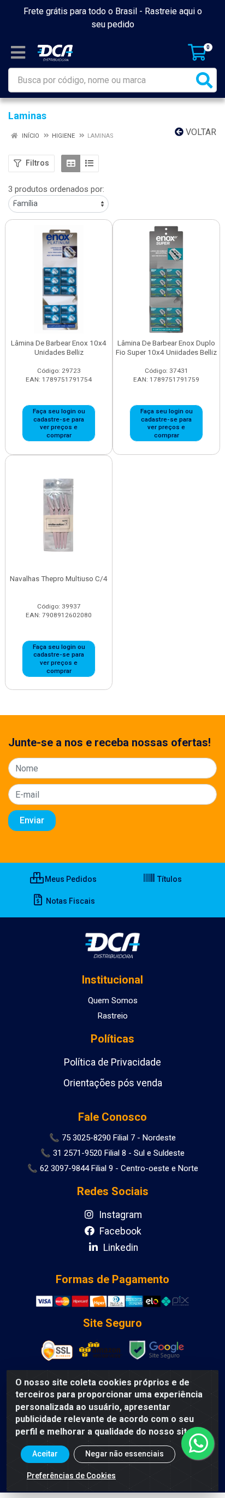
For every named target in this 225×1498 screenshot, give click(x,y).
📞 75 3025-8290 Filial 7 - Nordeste (112, 1138)
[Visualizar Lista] (89, 163)
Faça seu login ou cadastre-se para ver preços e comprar (59, 423)
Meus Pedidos (70, 879)
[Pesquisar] (204, 80)
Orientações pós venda (112, 1083)
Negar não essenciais (124, 1453)
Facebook (119, 1231)
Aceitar (45, 1453)
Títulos (169, 879)
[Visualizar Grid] (70, 163)
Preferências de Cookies (71, 1475)
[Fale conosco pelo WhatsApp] (197, 1443)
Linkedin (119, 1247)
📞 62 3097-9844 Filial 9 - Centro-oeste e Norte (112, 1168)
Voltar (199, 132)
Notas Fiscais (69, 901)
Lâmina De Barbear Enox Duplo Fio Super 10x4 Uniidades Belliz (166, 347)
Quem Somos (113, 1000)
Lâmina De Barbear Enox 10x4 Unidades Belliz (58, 347)
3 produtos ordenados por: (56, 189)
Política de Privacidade (112, 1062)
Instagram (119, 1214)
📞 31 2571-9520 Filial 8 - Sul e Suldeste (112, 1153)
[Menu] (18, 52)
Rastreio (113, 1016)
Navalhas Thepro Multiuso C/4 (59, 578)
